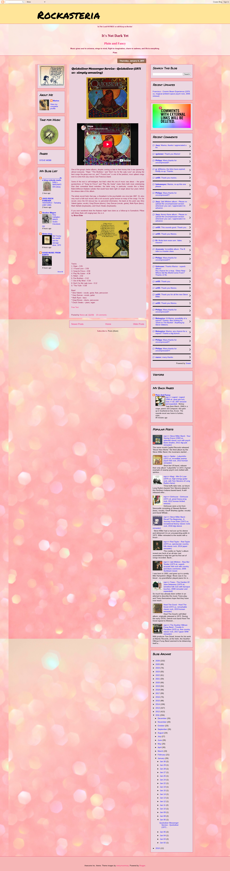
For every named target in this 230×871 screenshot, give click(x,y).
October (161, 726)
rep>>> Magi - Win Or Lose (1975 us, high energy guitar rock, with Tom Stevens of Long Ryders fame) (177, 479)
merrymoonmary (122, 866)
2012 (158, 711)
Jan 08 (163, 816)
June (160, 740)
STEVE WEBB (45, 160)
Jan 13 (163, 798)
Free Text (75, 307)
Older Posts (138, 324)
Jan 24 (163, 780)
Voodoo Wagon (49, 213)
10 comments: (102, 315)
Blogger (142, 866)
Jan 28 (163, 769)
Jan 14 (163, 794)
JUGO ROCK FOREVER (48, 199)
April (160, 747)
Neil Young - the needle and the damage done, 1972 (57, 240)
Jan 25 (163, 776)
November (162, 722)
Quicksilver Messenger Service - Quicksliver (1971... (169, 825)
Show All (60, 271)
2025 (158, 664)
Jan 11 (163, 805)
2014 (158, 704)
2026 (158, 661)
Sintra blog (47, 234)
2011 (158, 715)
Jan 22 (163, 783)
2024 (158, 668)
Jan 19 (163, 787)
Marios (56, 101)
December (162, 718)
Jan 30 (163, 761)
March (161, 751)
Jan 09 (163, 812)
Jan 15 (163, 790)
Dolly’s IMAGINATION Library (56, 184)
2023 (158, 672)
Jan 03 (163, 839)
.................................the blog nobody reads (52, 179)
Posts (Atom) (113, 331)
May (160, 744)
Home (108, 324)
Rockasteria (68, 14)
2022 (158, 675)
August (161, 733)
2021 (158, 679)
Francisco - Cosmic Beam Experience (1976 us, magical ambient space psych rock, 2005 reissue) (171, 93)
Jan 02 (163, 843)
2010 (158, 848)
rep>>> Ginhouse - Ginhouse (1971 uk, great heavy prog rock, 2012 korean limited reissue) (176, 500)
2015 (158, 701)
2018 (158, 690)
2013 (158, 708)
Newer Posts (77, 324)
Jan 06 (163, 820)
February (162, 755)
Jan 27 (163, 772)
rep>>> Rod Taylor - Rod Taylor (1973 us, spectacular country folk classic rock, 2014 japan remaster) (177, 545)
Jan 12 (163, 801)
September (163, 729)
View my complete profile (54, 106)
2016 (158, 697)
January (161, 758)
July (160, 736)
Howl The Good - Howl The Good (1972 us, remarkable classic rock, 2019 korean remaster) (175, 608)
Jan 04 (163, 835)
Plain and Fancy (115, 43)
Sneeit (188, 363)
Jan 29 (163, 765)
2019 (158, 686)
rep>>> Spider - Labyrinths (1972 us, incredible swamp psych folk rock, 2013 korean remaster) (176, 459)
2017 (158, 693)
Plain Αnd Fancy (162, 395)
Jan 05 (163, 832)
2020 (158, 682)
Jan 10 (163, 809)
